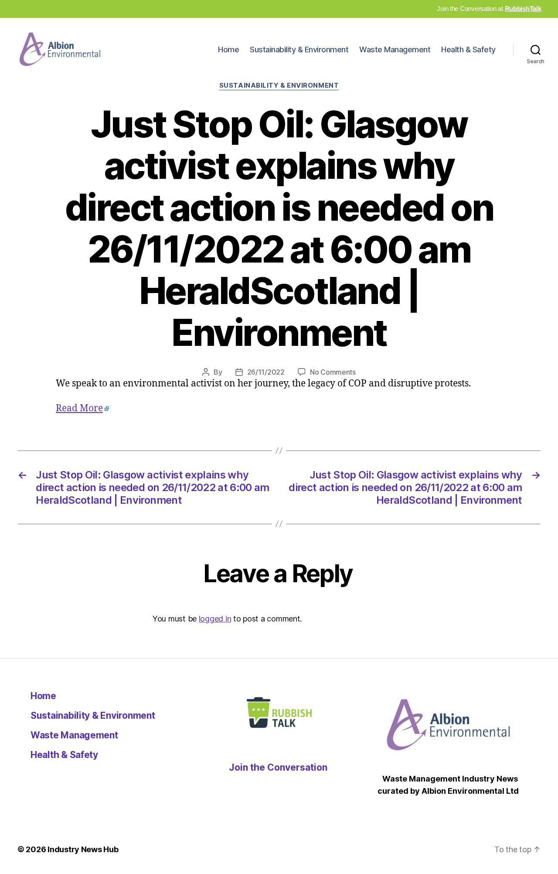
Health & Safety (468, 49)
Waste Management (394, 49)
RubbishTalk (523, 8)
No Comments (333, 372)
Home (228, 49)
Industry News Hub (83, 849)
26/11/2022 (266, 372)
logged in (215, 618)
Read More (79, 408)
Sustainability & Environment (299, 49)
